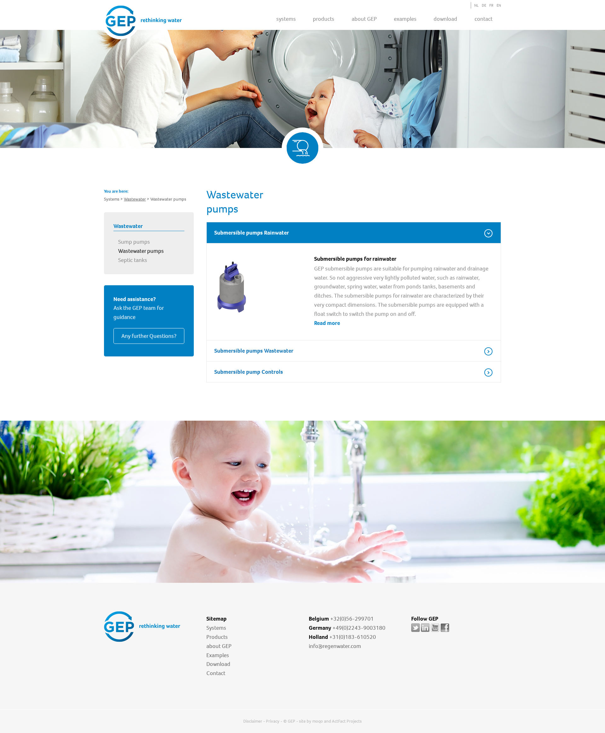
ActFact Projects (347, 721)
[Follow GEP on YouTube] (435, 632)
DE (484, 5)
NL (476, 5)
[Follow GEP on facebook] (445, 632)
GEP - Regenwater (144, 20)
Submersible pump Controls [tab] (248, 372)
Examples (217, 655)
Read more (327, 323)
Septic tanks (132, 260)
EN (499, 5)
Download (218, 664)
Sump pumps (134, 242)
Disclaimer (252, 721)
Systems (216, 628)
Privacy (272, 721)
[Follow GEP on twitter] (415, 632)
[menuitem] (286, 18)
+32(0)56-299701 (352, 618)
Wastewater (135, 199)
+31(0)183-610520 (352, 637)
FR (491, 5)
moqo (317, 721)
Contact (484, 19)
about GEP (364, 19)
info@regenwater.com (335, 646)
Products (217, 637)
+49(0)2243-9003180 (358, 628)
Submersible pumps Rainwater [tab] (251, 232)
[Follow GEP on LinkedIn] (425, 632)
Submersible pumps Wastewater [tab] (253, 351)
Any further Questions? (148, 336)
